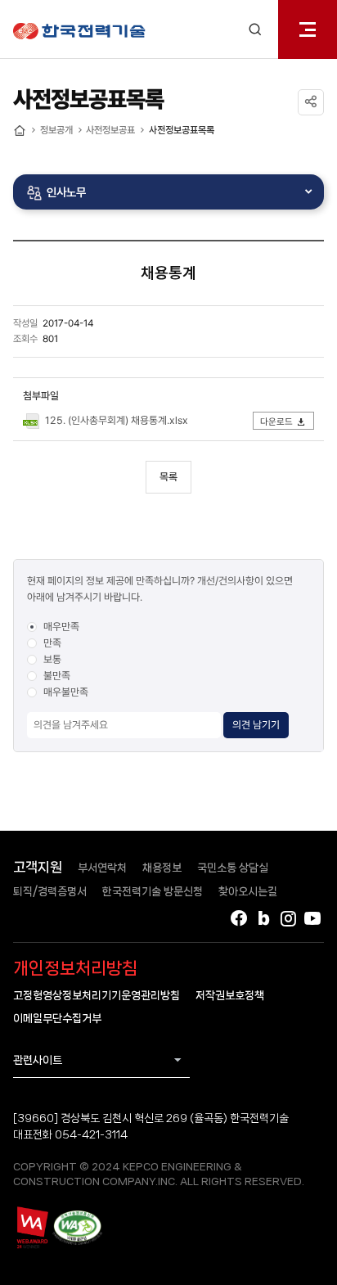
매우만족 (61, 626)
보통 (52, 659)
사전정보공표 (110, 130)
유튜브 (312, 918)
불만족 (56, 676)
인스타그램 (287, 918)
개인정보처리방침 (75, 968)
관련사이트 (37, 1060)
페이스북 (238, 918)
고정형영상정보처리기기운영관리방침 (96, 995)
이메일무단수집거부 (57, 1018)
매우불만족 (65, 692)
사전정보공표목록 (181, 130)
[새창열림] (31, 1227)
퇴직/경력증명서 (50, 891)
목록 (168, 477)
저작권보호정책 (229, 995)
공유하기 (311, 102)
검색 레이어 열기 (255, 29)
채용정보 (162, 867)
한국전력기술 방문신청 (152, 891)
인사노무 (66, 192)
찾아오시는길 (247, 891)
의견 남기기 (256, 725)
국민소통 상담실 (232, 867)
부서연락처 (102, 867)
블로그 (263, 918)
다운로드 (276, 421)
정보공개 (56, 130)
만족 (52, 643)
